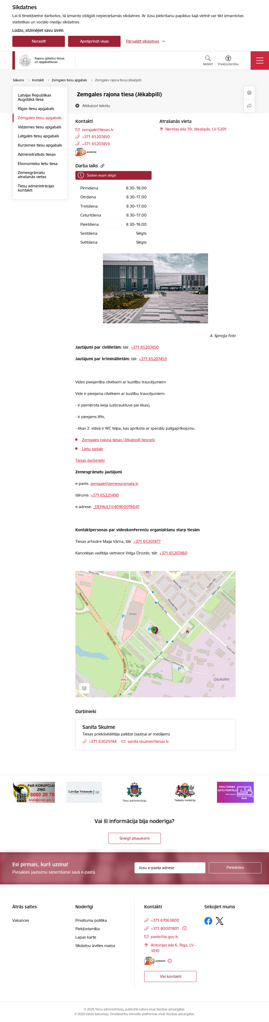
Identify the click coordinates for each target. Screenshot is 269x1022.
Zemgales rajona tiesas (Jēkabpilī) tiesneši (118, 439)
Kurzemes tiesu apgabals (40, 145)
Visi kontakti (170, 976)
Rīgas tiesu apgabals (36, 108)
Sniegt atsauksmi (134, 838)
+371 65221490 (105, 495)
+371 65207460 (173, 552)
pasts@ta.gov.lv (164, 936)
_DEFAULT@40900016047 (116, 506)
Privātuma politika (91, 920)
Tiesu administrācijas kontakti (36, 188)
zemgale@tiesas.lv (97, 129)
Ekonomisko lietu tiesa (38, 163)
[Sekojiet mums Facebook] (208, 921)
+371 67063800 (165, 920)
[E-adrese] (85, 152)
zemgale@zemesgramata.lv (114, 483)
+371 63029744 (103, 741)
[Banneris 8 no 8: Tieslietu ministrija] (134, 791)
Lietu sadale (92, 448)
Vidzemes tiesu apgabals (39, 126)
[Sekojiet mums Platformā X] (220, 921)
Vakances (20, 920)
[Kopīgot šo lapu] (249, 105)
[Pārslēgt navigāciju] (260, 60)
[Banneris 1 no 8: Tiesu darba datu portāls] (185, 791)
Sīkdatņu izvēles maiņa (95, 945)
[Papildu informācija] (185, 928)
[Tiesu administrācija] (41, 60)
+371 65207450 (96, 136)
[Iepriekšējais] (21, 792)
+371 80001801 (165, 928)
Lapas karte (85, 937)
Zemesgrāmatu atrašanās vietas (32, 174)
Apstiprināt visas (94, 41)
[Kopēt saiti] (101, 165)
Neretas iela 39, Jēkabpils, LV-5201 (196, 129)
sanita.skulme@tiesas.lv (148, 741)
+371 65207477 (147, 541)
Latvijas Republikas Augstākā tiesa (34, 97)
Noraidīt (39, 41)
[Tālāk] (248, 792)
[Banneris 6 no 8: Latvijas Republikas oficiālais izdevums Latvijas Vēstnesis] (33, 791)
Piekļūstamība (87, 928)
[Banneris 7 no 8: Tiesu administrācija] (84, 791)
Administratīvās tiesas (37, 154)
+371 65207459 (96, 143)
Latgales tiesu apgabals (38, 135)
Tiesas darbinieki (90, 460)
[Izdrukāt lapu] (249, 92)
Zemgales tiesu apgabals (39, 117)
